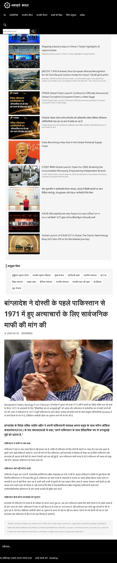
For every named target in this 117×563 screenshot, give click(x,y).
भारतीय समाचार (62, 281)
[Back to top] (113, 559)
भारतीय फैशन (41, 15)
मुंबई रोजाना (59, 275)
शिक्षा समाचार (17, 281)
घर (5, 15)
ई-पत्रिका (98, 281)
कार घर (103, 275)
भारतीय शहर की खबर (81, 281)
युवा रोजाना (16, 288)
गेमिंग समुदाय (71, 15)
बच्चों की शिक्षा (56, 15)
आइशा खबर (31, 281)
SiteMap (53, 558)
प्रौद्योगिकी (13, 15)
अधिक (82, 15)
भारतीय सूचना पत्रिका (42, 275)
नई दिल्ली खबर (74, 275)
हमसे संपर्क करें (41, 558)
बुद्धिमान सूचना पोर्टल (20, 275)
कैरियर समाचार (46, 281)
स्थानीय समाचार (90, 275)
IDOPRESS (27, 333)
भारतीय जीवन (27, 15)
